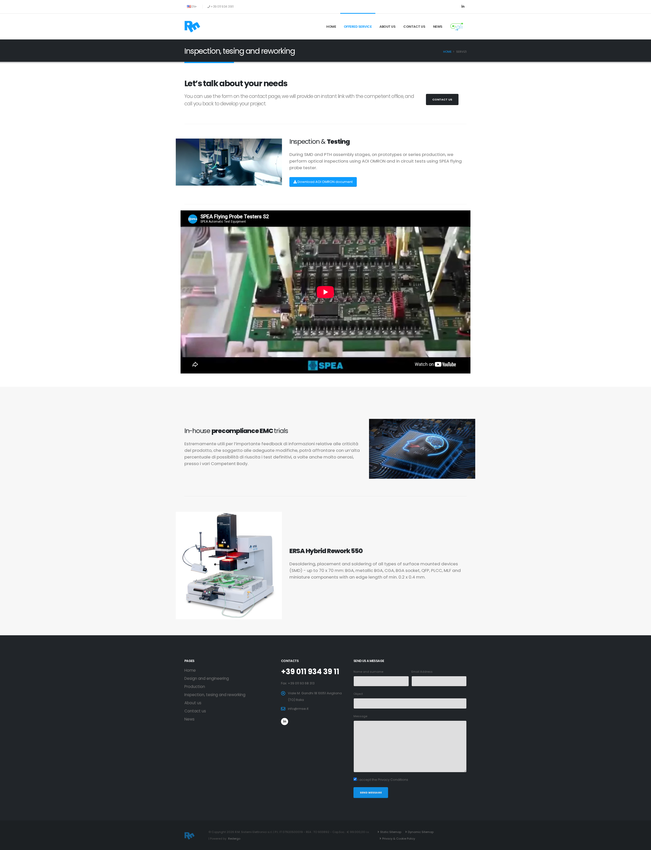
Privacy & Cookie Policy (398, 839)
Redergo (234, 839)
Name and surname (368, 672)
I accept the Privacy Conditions (383, 779)
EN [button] (193, 6)
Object (358, 694)
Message (360, 716)
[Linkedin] (462, 6)
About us (387, 26)
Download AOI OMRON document (325, 182)
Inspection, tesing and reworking (214, 694)
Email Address (422, 672)
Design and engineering (206, 678)
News (437, 26)
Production (194, 686)
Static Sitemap (390, 832)
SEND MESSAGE (371, 793)
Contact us (414, 26)
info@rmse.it (298, 709)
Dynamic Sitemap (421, 832)
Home (331, 26)
